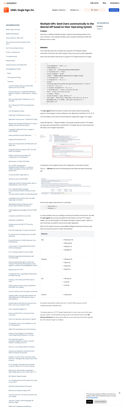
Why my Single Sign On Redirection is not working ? (21, 100)
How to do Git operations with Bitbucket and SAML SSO (22, 144)
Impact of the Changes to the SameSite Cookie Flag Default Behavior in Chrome (21, 334)
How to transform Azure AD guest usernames (23, 291)
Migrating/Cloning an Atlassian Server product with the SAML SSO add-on (21, 205)
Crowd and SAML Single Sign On (19, 175)
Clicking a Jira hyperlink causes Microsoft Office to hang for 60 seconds (21, 352)
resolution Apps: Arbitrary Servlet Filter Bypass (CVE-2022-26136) (21, 86)
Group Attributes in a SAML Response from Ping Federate (22, 241)
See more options (100, 401)
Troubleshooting (11, 56)
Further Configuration (13, 52)
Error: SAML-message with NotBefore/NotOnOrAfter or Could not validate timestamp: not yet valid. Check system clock (21, 168)
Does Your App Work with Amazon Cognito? (22, 319)
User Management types (16, 111)
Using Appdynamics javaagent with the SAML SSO (23, 211)
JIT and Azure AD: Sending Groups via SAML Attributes (22, 235)
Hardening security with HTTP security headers (21, 225)
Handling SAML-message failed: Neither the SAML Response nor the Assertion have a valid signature (22, 297)
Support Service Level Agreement (16, 65)
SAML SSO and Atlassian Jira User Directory (22, 329)
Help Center (94, 3)
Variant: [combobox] (58, 10)
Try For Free (114, 10)
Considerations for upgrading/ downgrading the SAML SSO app (23, 274)
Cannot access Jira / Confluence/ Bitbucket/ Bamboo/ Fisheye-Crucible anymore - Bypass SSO (23, 93)
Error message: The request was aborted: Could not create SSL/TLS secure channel (22, 365)
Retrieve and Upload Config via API (19, 390)
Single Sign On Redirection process (19, 115)
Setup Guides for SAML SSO (14, 38)
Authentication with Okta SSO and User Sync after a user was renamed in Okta (22, 304)
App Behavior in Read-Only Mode (19, 161)
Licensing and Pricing (14, 77)
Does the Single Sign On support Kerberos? (22, 230)
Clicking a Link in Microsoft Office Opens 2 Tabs (22, 280)
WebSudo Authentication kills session (20, 386)
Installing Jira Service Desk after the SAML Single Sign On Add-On (22, 199)
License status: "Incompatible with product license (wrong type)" (22, 247)
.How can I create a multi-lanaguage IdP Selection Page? (21, 401)
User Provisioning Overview (14, 48)
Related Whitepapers (12, 34)
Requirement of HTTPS (16, 270)
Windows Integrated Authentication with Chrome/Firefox (21, 257)
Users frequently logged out (17, 309)
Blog (104, 3)
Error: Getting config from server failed (21, 252)
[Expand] (36, 29)
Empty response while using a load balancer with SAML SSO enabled (22, 286)
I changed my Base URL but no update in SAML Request (21, 130)
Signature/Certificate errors (17, 139)
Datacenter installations (16, 220)
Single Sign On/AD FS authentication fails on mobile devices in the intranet (22, 184)
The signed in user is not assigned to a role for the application (22, 324)
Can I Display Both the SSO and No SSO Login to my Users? (23, 381)
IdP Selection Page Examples (17, 376)
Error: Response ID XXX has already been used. (21, 106)
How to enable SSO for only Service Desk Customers (21, 314)
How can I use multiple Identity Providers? (22, 347)
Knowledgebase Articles (13, 69)
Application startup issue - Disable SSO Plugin (23, 119)
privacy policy (93, 398)
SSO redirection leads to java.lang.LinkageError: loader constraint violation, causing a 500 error (21, 341)
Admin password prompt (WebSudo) (20, 135)
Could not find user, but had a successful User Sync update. (23, 395)
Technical (10, 82)
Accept (90, 401)
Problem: (100, 26)
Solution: (99, 29)
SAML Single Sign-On (22, 10)
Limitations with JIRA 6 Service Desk (20, 216)
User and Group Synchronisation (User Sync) (18, 43)
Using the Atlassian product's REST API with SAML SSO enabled (22, 150)
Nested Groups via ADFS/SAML (18, 179)
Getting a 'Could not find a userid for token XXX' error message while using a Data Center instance (23, 358)
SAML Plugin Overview (13, 29)
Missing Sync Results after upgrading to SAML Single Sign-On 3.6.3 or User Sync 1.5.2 (22, 371)
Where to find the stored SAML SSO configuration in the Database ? (20, 156)
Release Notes (10, 61)
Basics (9, 73)
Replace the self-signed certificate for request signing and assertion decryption (23, 124)
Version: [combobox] (74, 10)
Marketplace (114, 3)
